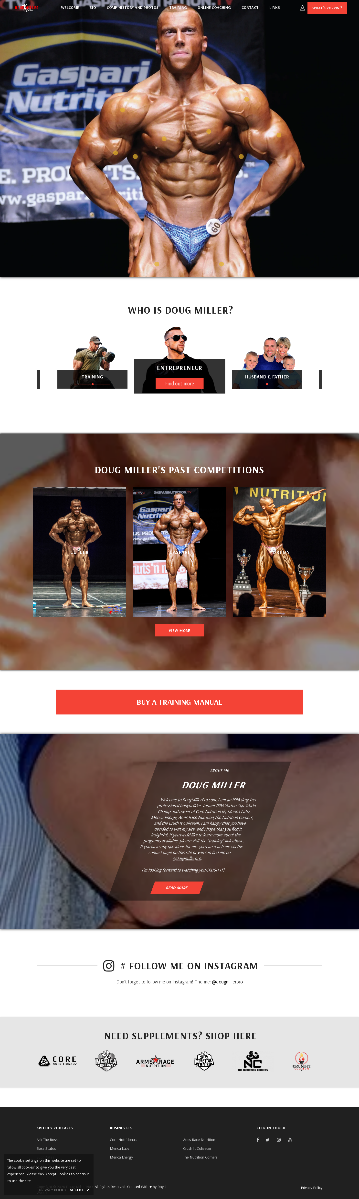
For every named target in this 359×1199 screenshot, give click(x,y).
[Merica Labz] (204, 1061)
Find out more (267, 381)
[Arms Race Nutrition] (155, 1061)
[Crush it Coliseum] (301, 1061)
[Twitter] (269, 1139)
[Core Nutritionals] (57, 1061)
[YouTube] (292, 1139)
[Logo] (26, 8)
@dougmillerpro (187, 858)
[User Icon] (302, 8)
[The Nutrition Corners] (253, 1061)
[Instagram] (281, 1139)
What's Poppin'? (327, 7)
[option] (92, 369)
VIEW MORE (179, 630)
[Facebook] (260, 1139)
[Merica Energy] (106, 1061)
